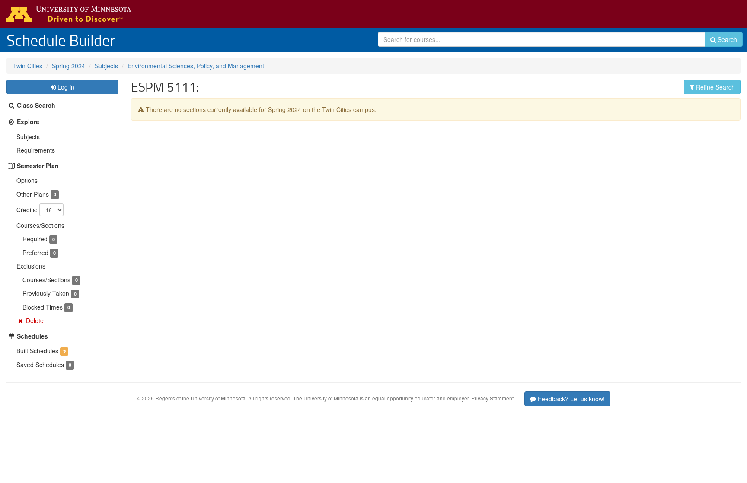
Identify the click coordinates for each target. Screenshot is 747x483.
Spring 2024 (68, 65)
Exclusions (30, 266)
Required (35, 238)
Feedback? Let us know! (570, 398)
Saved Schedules (40, 364)
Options (27, 180)
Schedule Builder (60, 40)
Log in (65, 87)
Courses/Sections (40, 225)
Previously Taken (45, 293)
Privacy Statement (492, 398)
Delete (35, 320)
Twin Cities (27, 65)
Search (726, 39)
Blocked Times (42, 307)
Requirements (35, 150)
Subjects (106, 65)
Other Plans (32, 194)
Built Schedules (37, 350)
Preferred (35, 252)
